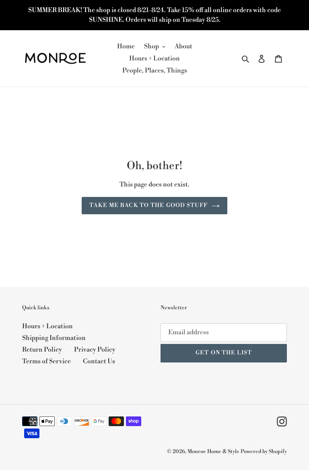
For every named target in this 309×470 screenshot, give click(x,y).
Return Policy (42, 350)
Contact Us (99, 361)
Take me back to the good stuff (148, 205)
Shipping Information (54, 338)
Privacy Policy (94, 350)
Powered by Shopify (264, 451)
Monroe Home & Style (213, 451)
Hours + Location (47, 326)
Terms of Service (46, 361)
